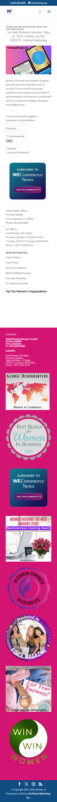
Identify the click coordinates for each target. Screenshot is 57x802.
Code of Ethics (13, 257)
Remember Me (17, 136)
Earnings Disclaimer (16, 278)
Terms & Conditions (16, 268)
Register (12, 148)
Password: (11, 128)
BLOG (41, 36)
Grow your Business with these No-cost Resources (27, 28)
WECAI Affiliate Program (18, 273)
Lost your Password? (18, 152)
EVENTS (15, 40)
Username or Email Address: (20, 120)
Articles (30, 36)
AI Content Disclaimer (17, 283)
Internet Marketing (35, 40)
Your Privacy (12, 262)
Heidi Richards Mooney (27, 32)
